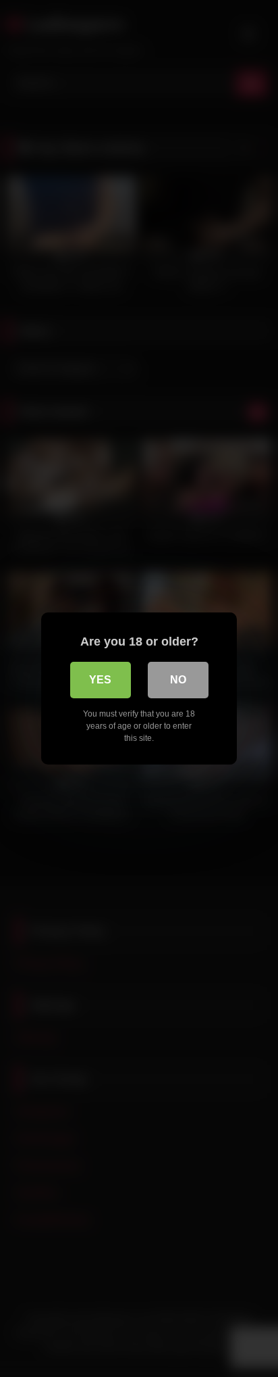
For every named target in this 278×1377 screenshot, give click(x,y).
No (178, 679)
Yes (100, 679)
